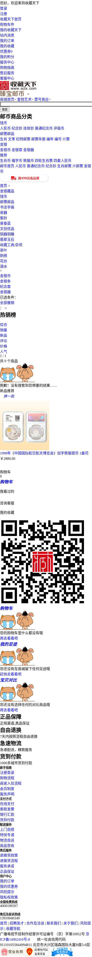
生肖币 (5, 161)
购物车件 (7, 24)
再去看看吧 (9, 638)
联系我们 (54, 923)
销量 (3, 330)
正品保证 (7, 871)
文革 (11, 139)
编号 (58, 139)
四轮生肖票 (44, 161)
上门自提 (7, 829)
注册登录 (7, 773)
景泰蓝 (5, 223)
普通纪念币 (44, 128)
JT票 (66, 139)
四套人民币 (62, 161)
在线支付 (7, 804)
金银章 (17, 150)
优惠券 (6, 51)
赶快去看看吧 (10, 674)
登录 (3, 8)
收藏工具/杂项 (11, 245)
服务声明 (7, 794)
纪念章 (5, 287)
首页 (3, 186)
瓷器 (3, 213)
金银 (3, 144)
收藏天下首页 (10, 19)
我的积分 (7, 57)
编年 (50, 139)
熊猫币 (28, 161)
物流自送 (7, 840)
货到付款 (7, 820)
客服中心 (7, 78)
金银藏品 (7, 191)
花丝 (3, 261)
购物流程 (7, 778)
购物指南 (7, 67)
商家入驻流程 (10, 783)
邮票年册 (38, 139)
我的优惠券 (9, 886)
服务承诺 (7, 866)
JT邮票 (77, 166)
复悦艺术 (25, 99)
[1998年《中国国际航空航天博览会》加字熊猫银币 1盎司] (24, 449)
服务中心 (7, 62)
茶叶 (3, 250)
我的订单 (7, 41)
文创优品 (7, 229)
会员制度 (7, 789)
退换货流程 (9, 861)
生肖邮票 (64, 166)
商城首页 (8, 99)
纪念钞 (17, 128)
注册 (3, 14)
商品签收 (7, 846)
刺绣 (3, 256)
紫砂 (3, 218)
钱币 (3, 123)
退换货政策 (9, 855)
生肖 (3, 139)
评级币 (59, 128)
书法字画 (7, 207)
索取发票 (7, 809)
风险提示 (7, 892)
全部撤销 (7, 303)
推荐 (3, 155)
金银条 (5, 281)
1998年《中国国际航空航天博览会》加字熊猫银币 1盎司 (44, 453)
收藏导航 (13, 929)
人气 (3, 352)
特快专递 (7, 835)
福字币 (17, 161)
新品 (3, 335)
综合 (3, 325)
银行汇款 (7, 814)
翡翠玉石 (7, 239)
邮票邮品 (7, 134)
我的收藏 (7, 46)
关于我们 (70, 923)
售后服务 (7, 73)
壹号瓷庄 (42, 99)
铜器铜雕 (7, 234)
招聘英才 (17, 923)
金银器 (28, 150)
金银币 (5, 150)
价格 (3, 346)
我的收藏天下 (10, 30)
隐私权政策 (9, 897)
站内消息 (7, 35)
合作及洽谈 (35, 923)
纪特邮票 (23, 139)
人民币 (5, 128)
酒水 (3, 266)
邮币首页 (7, 166)
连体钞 (28, 128)
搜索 (5, 109)
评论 (3, 341)
